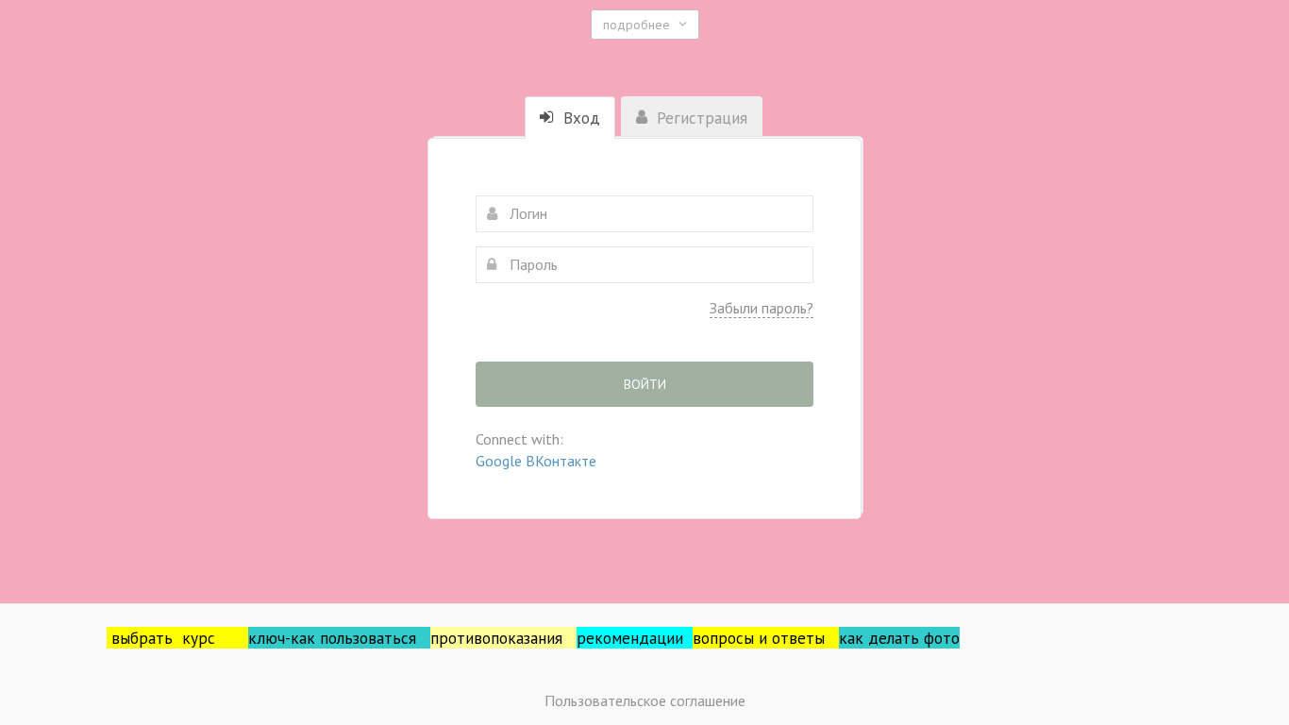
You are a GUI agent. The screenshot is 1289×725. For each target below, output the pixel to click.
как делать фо (891, 638)
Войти (645, 384)
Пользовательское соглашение (644, 700)
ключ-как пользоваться (339, 638)
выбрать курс (179, 638)
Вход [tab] (579, 118)
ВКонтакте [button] (561, 460)
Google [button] (501, 460)
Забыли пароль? (761, 307)
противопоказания (503, 638)
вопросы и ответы (766, 638)
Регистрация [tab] (699, 118)
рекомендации (635, 638)
